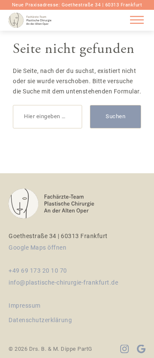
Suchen (115, 116)
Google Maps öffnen (37, 247)
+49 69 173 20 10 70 (38, 270)
